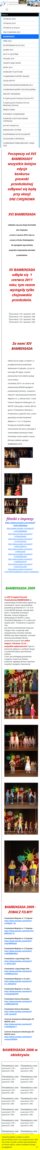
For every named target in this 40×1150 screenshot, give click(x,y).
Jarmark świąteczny (11, 125)
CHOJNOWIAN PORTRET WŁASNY (16, 76)
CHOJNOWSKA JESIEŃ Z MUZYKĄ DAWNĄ (19, 89)
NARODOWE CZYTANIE (12, 130)
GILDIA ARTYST (9, 81)
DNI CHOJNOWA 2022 (11, 32)
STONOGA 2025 (9, 19)
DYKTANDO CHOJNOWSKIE (14, 114)
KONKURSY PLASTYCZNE (13, 72)
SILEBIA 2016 (8, 50)
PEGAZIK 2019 (8, 58)
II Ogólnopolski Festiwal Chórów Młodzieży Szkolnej (16, 104)
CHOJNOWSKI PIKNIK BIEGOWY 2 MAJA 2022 (18, 144)
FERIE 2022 (7, 41)
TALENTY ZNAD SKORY (12, 63)
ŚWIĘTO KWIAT (9, 110)
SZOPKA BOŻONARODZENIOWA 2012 (18, 85)
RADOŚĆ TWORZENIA (11, 94)
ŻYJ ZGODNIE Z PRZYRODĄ (13, 139)
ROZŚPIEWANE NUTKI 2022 (14, 45)
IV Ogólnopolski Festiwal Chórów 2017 (18, 98)
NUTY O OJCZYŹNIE (10, 54)
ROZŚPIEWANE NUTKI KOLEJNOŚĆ (16, 134)
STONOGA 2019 (9, 23)
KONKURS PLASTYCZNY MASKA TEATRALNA (15, 119)
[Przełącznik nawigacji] (7, 9)
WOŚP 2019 (7, 67)
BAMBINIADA (9, 36)
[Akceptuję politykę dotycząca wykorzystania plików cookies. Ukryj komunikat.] (37, 1147)
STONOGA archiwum (11, 28)
